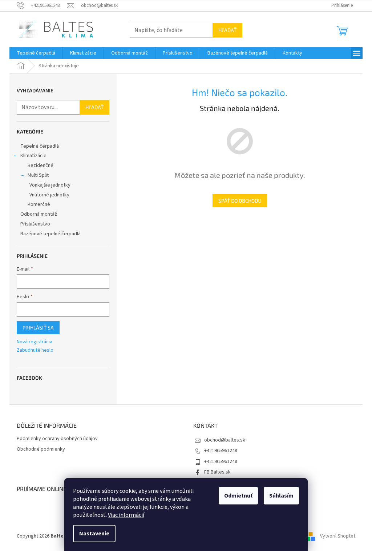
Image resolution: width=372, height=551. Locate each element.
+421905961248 (220, 450)
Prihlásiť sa (38, 327)
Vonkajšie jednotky (49, 185)
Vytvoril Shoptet (337, 536)
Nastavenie (94, 534)
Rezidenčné (40, 165)
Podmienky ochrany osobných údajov (57, 438)
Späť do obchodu (239, 200)
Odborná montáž (38, 214)
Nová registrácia (34, 342)
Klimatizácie (33, 155)
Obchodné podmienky (41, 449)
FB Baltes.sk (217, 472)
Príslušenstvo (35, 224)
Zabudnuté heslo (35, 350)
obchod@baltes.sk (224, 440)
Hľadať (227, 30)
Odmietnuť (238, 496)
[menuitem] (35, 53)
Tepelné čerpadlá (39, 146)
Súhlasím (281, 496)
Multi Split (38, 175)
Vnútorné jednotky (49, 195)
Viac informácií (126, 515)
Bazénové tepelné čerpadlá (50, 233)
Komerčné (39, 204)
